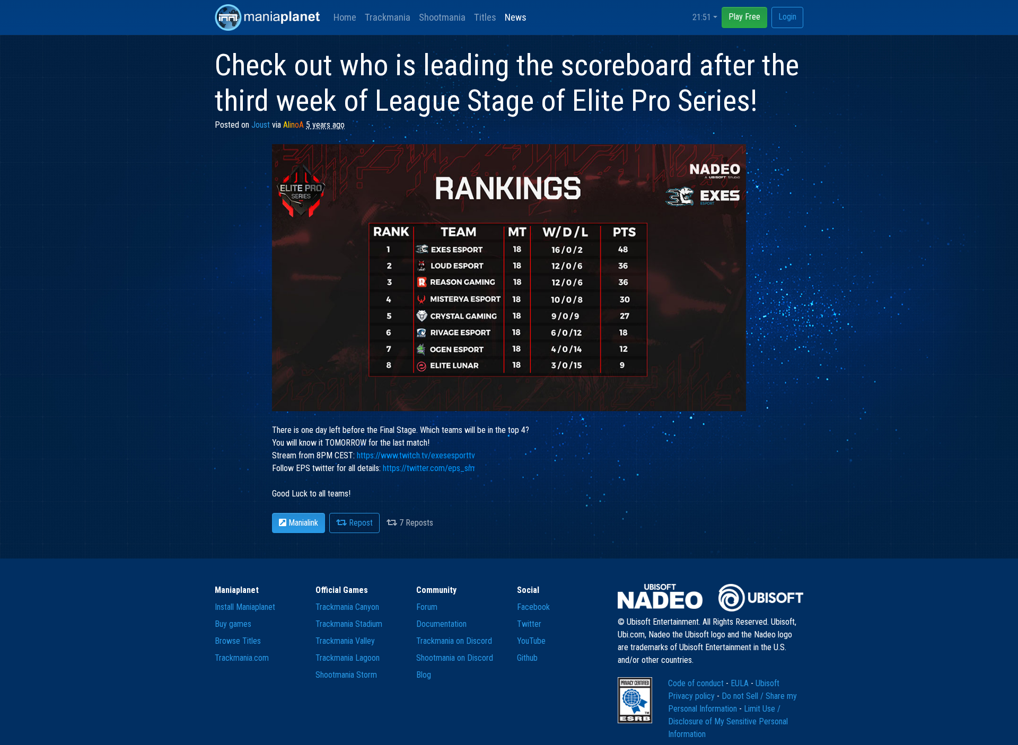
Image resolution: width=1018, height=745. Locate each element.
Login (787, 17)
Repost (360, 523)
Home (345, 17)
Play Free (744, 17)
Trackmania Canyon (347, 607)
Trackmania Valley (345, 641)
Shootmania (442, 17)
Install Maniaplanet (245, 607)
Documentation (441, 624)
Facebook (533, 607)
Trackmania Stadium (348, 624)
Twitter (529, 624)
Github (527, 658)
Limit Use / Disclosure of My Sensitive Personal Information (728, 721)
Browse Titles (238, 641)
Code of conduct (697, 683)
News (515, 17)
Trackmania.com (242, 658)
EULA (741, 683)
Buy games (233, 624)
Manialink (302, 523)
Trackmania (387, 17)
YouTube (531, 641)
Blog (423, 675)
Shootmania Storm (346, 675)
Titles (485, 17)
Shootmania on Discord (454, 658)
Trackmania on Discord (454, 641)
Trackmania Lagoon (347, 658)
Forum (426, 607)
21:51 (701, 17)
